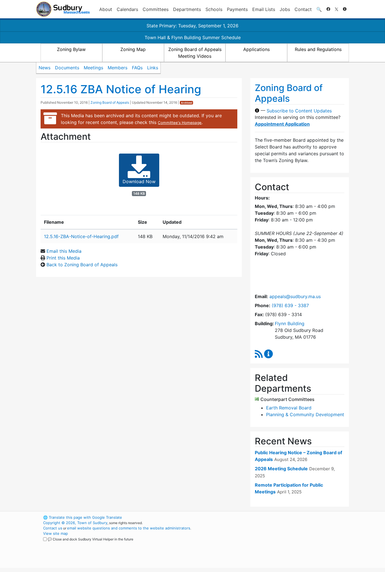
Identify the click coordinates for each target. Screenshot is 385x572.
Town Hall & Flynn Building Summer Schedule (193, 37)
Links (152, 67)
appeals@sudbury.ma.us (295, 296)
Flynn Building (289, 323)
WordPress (273, 517)
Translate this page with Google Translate (82, 517)
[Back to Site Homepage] (63, 9)
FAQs (137, 67)
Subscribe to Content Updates (299, 110)
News (44, 67)
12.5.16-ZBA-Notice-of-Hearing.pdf (81, 236)
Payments (237, 9)
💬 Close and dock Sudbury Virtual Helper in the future (90, 539)
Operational (283, 544)
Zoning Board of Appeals (109, 102)
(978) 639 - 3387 (290, 305)
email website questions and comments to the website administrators (128, 528)
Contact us (52, 528)
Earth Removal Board (288, 408)
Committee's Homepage (180, 122)
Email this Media (64, 251)
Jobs (285, 9)
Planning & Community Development (305, 414)
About (105, 9)
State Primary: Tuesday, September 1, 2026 (192, 25)
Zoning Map (133, 49)
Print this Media (63, 258)
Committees (156, 9)
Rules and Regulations (318, 49)
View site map (55, 533)
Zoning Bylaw (71, 49)
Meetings (93, 67)
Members (117, 67)
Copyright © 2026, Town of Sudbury (75, 522)
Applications (256, 49)
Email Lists (263, 9)
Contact (303, 9)
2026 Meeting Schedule (281, 468)
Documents (67, 67)
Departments (187, 9)
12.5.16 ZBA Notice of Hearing (121, 89)
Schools (213, 9)
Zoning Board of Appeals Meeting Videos (195, 52)
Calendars (127, 9)
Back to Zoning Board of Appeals (82, 264)
